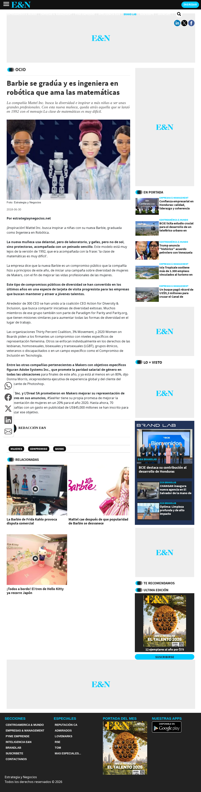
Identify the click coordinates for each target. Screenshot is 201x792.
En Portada (153, 192)
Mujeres (16, 449)
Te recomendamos (159, 583)
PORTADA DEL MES (120, 718)
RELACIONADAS (27, 459)
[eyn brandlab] (156, 426)
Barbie (59, 449)
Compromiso (38, 449)
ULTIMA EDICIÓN (155, 590)
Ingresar (190, 4)
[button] (8, 385)
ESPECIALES (65, 718)
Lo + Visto (152, 362)
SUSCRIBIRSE (164, 657)
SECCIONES (15, 718)
